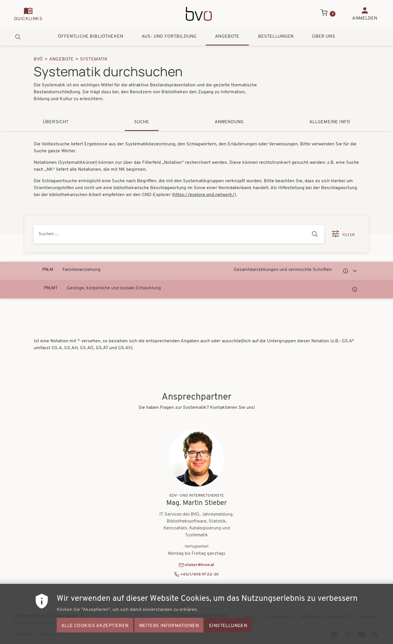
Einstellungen (228, 625)
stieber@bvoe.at (199, 565)
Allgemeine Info (329, 122)
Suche (141, 122)
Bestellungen (276, 36)
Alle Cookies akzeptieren (95, 625)
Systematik (94, 59)
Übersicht (55, 122)
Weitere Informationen (169, 625)
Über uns (323, 36)
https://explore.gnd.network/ (203, 195)
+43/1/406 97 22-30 (199, 574)
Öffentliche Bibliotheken (90, 36)
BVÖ (38, 59)
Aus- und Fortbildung (169, 36)
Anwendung (229, 122)
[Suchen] (315, 234)
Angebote (227, 36)
